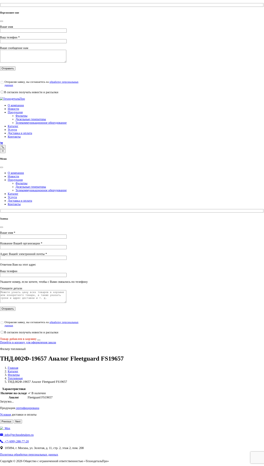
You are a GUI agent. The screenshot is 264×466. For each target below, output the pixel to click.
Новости (13, 108)
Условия (5, 414)
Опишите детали (11, 288)
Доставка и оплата (20, 133)
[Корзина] (1, 143)
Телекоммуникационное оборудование (41, 122)
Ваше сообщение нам (14, 48)
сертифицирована (27, 408)
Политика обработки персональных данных (29, 454)
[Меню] (3, 151)
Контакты (14, 136)
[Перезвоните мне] (3, 147)
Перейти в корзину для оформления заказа (28, 342)
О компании (16, 105)
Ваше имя (6, 26)
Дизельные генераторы (30, 119)
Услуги (12, 129)
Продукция (15, 112)
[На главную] (12, 98)
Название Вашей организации (21, 243)
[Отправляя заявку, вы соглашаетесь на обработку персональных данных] (2, 82)
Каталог (13, 126)
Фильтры (21, 115)
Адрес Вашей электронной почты (23, 254)
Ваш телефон (10, 37)
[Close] (1, 21)
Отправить (8, 68)
